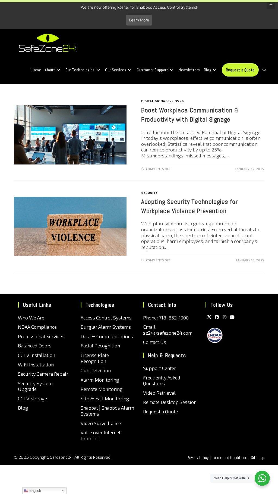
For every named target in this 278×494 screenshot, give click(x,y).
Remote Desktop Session (170, 402)
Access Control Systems (106, 318)
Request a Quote (160, 411)
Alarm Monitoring (100, 380)
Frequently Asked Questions (161, 381)
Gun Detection (96, 370)
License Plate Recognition (95, 358)
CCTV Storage (32, 398)
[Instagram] (225, 317)
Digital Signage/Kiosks (162, 101)
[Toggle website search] (264, 70)
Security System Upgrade (35, 386)
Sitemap (257, 457)
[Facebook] (217, 317)
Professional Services (41, 336)
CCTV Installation (36, 355)
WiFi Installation (36, 365)
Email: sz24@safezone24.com (167, 330)
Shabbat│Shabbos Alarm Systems (107, 411)
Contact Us (154, 342)
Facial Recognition (100, 346)
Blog (23, 408)
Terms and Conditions (229, 457)
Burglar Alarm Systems (106, 327)
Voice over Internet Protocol (101, 435)
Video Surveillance (101, 423)
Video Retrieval (159, 393)
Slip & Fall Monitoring (105, 398)
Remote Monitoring (101, 389)
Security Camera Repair (43, 374)
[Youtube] (232, 317)
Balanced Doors (35, 346)
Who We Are (31, 318)
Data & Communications (107, 336)
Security (149, 192)
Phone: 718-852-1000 (166, 318)
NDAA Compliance (37, 327)
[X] (209, 317)
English (34, 491)
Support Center (159, 368)
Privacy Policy (197, 457)
